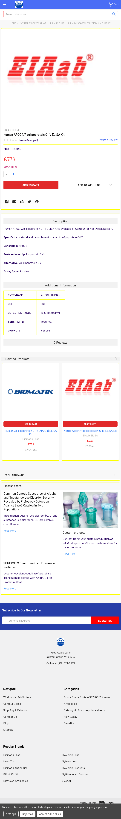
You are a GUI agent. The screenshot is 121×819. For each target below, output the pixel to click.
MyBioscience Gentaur (75, 774)
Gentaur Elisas (12, 703)
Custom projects (74, 532)
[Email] (14, 201)
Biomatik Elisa (11, 755)
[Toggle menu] (4, 4)
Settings (11, 814)
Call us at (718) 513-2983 (60, 663)
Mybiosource (69, 761)
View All (66, 780)
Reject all (27, 814)
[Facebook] (6, 201)
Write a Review (108, 139)
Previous (112, 359)
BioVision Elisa (70, 755)
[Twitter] (29, 201)
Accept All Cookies (50, 814)
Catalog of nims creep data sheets (84, 710)
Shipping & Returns (15, 710)
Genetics (69, 723)
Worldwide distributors (17, 697)
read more (9, 530)
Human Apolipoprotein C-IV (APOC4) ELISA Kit (31, 432)
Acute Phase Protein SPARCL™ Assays (87, 697)
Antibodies (70, 703)
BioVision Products (73, 768)
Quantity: (10, 166)
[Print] (22, 201)
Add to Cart (31, 424)
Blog (6, 723)
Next (116, 359)
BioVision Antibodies (15, 780)
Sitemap (8, 729)
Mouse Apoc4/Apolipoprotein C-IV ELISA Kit (90, 430)
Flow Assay (70, 716)
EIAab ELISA (11, 774)
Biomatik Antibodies (15, 768)
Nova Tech (9, 761)
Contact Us (10, 716)
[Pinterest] (37, 201)
